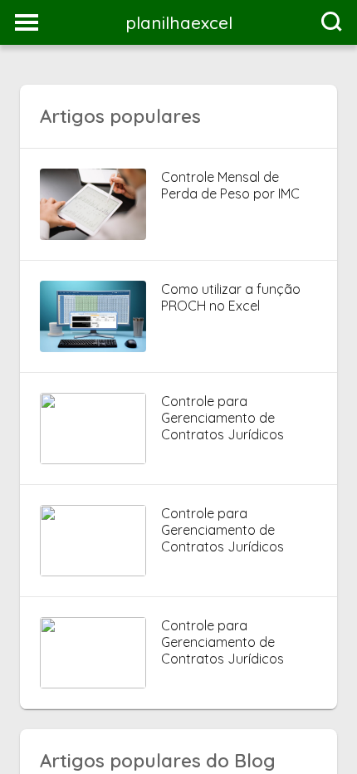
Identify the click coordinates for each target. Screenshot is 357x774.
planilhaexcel (178, 22)
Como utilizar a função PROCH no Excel (231, 297)
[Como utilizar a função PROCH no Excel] (93, 347)
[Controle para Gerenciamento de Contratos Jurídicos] (93, 459)
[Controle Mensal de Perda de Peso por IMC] (93, 235)
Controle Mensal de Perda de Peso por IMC (230, 185)
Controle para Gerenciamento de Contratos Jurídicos (222, 418)
